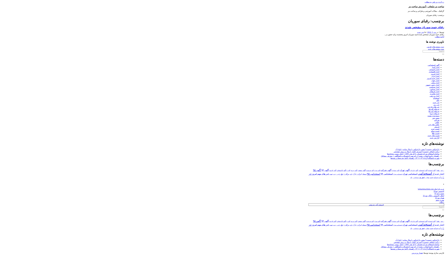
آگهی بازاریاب (414, 170)
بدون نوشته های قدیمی (435, 47)
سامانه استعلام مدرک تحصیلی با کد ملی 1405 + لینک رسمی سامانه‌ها (413, 154)
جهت (331, 174)
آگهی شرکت (386, 170)
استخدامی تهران (409, 174)
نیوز (423, 177)
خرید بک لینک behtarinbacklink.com (431, 189)
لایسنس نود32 (439, 191)
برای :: (346, 174)
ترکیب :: (338, 174)
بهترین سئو (440, 200)
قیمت (431, 177)
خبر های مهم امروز (320, 174)
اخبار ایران (435, 76)
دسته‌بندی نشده (433, 116)
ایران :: (359, 174)
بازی (351, 174)
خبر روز (436, 105)
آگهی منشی (362, 170)
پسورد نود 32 (439, 193)
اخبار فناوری (434, 94)
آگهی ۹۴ (325, 170)
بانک (437, 100)
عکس (437, 122)
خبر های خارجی (433, 107)
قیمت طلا (435, 133)
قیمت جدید (435, 129)
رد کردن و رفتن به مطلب (434, 2)
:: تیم (442, 170)
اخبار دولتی (435, 83)
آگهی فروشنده (370, 170)
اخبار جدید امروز (433, 78)
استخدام (436, 98)
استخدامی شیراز (397, 174)
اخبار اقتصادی (434, 72)
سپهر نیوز (435, 118)
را (441, 177)
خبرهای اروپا (434, 114)
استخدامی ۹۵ (373, 174)
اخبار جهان (435, 81)
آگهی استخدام (431, 170)
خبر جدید (420, 32)
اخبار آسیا (435, 67)
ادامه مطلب (439, 37)
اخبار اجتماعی (434, 70)
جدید (334, 174)
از (433, 174)
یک (411, 177)
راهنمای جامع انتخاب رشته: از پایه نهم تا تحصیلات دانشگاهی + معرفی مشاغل (410, 156)
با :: (354, 174)
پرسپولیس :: (416, 177)
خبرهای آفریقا (434, 109)
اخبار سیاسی (434, 89)
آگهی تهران (405, 170)
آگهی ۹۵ (317, 170)
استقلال (364, 174)
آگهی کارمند (332, 170)
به (342, 173)
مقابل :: (427, 177)
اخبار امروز (435, 74)
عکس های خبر (433, 125)
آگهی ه (348, 170)
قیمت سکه (435, 131)
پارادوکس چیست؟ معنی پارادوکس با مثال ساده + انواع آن (417, 149)
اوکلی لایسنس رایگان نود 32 (433, 196)
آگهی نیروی (354, 170)
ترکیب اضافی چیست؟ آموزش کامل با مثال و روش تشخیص (416, 152)
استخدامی (425, 173)
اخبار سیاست (434, 87)
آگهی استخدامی (433, 65)
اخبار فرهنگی (434, 92)
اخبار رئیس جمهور (432, 85)
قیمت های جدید (433, 136)
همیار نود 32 (439, 198)
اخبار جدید (439, 174)
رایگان (441, 202)
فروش (436, 127)
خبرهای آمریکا (434, 111)
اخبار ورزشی (434, 96)
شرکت (436, 120)
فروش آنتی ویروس (376, 205)
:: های (438, 170)
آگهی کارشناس (341, 170)
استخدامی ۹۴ (387, 174)
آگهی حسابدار (395, 170)
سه (439, 177)
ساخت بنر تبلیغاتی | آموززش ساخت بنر (426, 6)
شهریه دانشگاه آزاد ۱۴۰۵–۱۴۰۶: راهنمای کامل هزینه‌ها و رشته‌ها (415, 158)
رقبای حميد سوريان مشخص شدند (424, 27)
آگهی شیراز (377, 170)
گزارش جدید (434, 138)
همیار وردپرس (417, 253)
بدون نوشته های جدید (436, 49)
